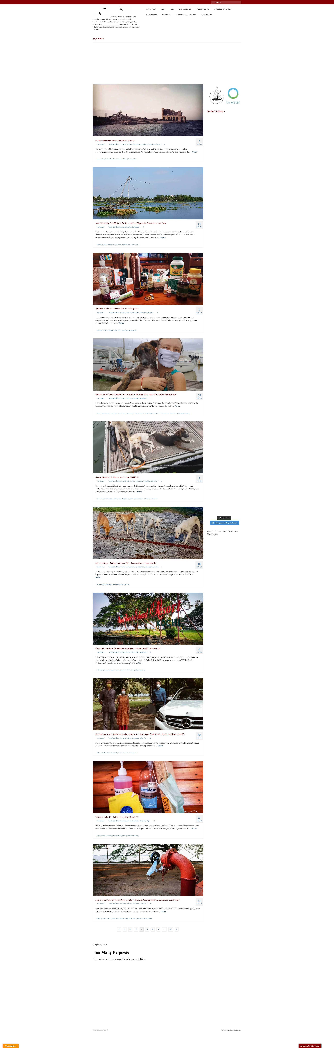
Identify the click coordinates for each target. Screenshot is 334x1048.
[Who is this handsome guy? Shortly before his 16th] (224, 384)
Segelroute (144, 144)
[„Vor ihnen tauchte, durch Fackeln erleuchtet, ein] (224, 284)
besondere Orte (101, 159)
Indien (129, 227)
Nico (133, 481)
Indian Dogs (149, 413)
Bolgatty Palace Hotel (103, 413)
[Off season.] (224, 504)
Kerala (127, 753)
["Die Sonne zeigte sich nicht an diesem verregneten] (224, 304)
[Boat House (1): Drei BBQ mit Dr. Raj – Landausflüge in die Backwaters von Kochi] (148, 193)
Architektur (100, 670)
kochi (136, 244)
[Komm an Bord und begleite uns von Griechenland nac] (224, 145)
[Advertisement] (167, 64)
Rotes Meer (136, 144)
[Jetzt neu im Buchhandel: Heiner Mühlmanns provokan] (224, 444)
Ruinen (125, 159)
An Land (123, 144)
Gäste (115, 753)
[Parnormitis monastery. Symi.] (224, 364)
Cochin (104, 330)
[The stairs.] (224, 424)
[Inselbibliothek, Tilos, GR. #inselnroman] (224, 185)
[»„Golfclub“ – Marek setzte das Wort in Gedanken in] (224, 244)
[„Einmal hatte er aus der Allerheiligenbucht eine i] (224, 264)
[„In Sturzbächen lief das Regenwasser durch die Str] (224, 205)
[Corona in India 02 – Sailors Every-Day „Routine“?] (148, 787)
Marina (136, 835)
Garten (129, 670)
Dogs (115, 413)
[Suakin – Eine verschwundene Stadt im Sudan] (148, 110)
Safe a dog (187, 413)
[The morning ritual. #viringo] (224, 484)
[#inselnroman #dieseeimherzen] (224, 165)
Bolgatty (111, 670)
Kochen (128, 835)
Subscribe (151, 144)
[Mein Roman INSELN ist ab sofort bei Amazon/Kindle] (224, 225)
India (128, 244)
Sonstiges (143, 312)
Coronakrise (104, 584)
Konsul (135, 753)
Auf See (129, 144)
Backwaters (100, 244)
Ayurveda (99, 330)
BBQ (105, 244)
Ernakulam (110, 330)
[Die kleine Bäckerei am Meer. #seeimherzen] (224, 125)
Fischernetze (110, 244)
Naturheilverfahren (131, 330)
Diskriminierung (123, 918)
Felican (135, 413)
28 (170, 929)
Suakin (130, 159)
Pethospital (181, 413)
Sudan (158, 144)
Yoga (148, 821)
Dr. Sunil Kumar (121, 413)
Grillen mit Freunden (121, 244)
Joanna (102, 144)
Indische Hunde (161, 413)
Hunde (139, 413)
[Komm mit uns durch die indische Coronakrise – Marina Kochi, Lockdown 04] (148, 618)
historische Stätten (110, 159)
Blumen (106, 670)
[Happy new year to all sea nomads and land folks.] (224, 404)
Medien (150, 918)
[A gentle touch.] (224, 464)
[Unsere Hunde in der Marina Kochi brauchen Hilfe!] (148, 447)
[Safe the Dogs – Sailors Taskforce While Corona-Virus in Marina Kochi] (148, 532)
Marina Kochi (173, 413)
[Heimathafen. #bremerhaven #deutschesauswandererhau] (224, 324)
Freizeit (115, 835)
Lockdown (127, 584)
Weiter (195, 152)
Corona (99, 584)
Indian (120, 499)
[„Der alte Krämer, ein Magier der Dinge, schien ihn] (224, 344)
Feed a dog (129, 413)
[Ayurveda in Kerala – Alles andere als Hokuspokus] (148, 278)
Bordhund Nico (101, 499)
